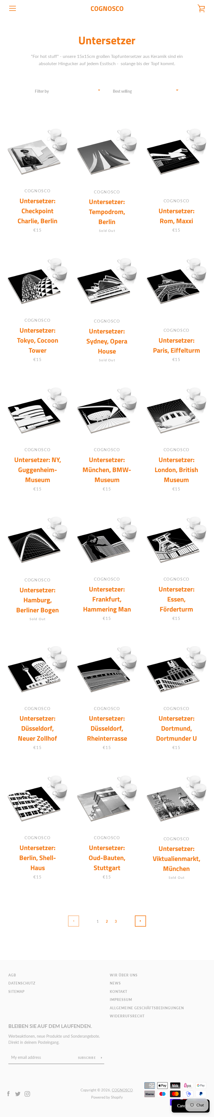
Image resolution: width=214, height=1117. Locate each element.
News (115, 983)
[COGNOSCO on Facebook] (8, 1093)
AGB (12, 975)
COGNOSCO (107, 8)
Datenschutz (21, 983)
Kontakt (118, 992)
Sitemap (16, 992)
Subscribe (87, 1057)
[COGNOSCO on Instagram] (27, 1093)
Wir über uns (124, 975)
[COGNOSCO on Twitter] (18, 1093)
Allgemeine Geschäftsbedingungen (147, 1008)
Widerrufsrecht (127, 1016)
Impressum (121, 1000)
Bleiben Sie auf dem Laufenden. (50, 1026)
